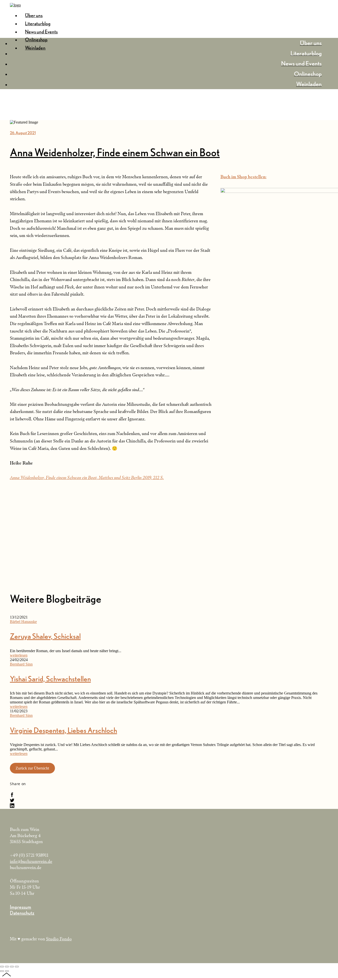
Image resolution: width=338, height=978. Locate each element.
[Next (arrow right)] (7, 971)
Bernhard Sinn (21, 664)
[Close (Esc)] (2, 966)
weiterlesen (18, 655)
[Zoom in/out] (17, 966)
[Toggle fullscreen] (12, 966)
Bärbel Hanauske (23, 621)
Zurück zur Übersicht (32, 768)
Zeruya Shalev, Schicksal (45, 636)
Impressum (20, 907)
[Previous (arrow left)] (2, 971)
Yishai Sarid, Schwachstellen (50, 678)
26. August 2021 (23, 132)
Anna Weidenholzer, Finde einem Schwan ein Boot (115, 152)
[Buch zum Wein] (15, 5)
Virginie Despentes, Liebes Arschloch (63, 730)
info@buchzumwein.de (31, 861)
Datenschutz (22, 913)
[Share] (7, 966)
